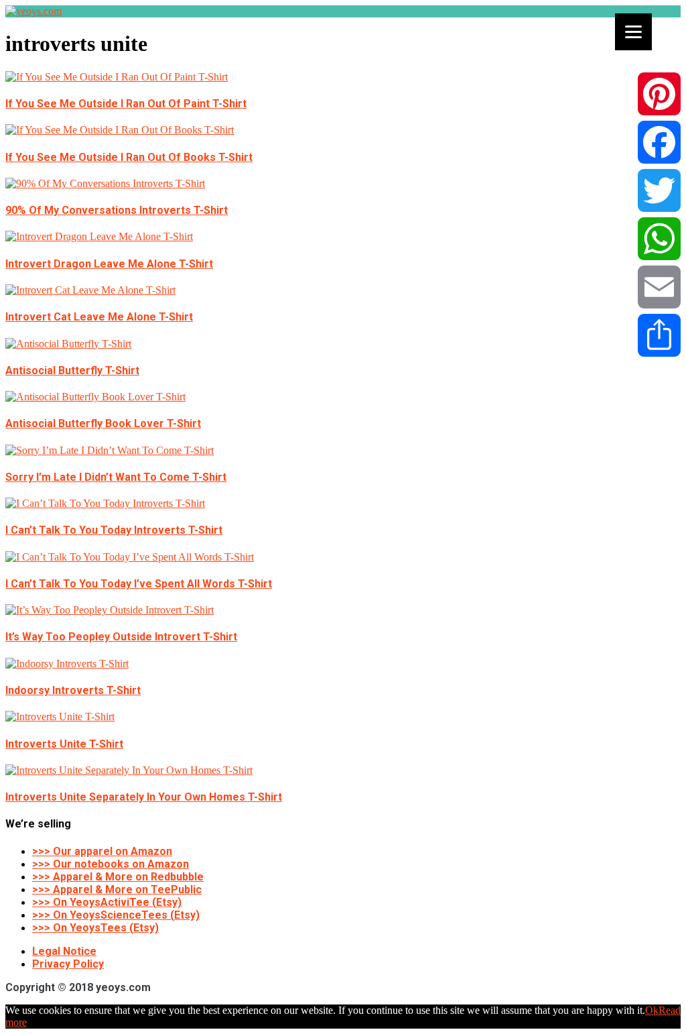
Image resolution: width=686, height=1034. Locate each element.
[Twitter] (659, 190)
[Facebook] (659, 142)
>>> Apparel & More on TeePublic (117, 889)
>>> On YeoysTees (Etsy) (95, 927)
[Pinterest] (659, 94)
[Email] (659, 287)
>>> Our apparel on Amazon (102, 851)
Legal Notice (64, 951)
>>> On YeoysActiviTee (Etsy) (107, 902)
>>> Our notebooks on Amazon (110, 864)
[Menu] (633, 31)
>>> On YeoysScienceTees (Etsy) (116, 915)
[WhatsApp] (659, 239)
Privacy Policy (68, 964)
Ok (652, 1010)
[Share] (659, 335)
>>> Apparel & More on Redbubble (118, 876)
